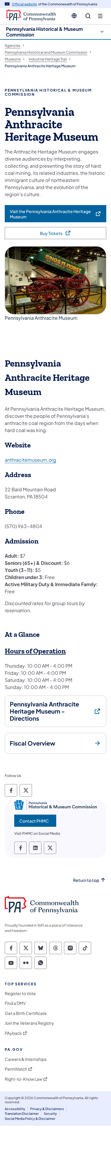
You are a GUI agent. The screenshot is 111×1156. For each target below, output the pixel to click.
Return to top (86, 880)
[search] (88, 16)
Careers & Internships (25, 1059)
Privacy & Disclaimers (47, 1109)
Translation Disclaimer (22, 1113)
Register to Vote (20, 993)
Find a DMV (15, 1003)
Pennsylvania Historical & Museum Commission (44, 31)
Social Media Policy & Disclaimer (30, 1118)
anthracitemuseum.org (30, 460)
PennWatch (16, 1069)
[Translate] (74, 15)
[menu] (100, 16)
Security (50, 1113)
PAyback (13, 1033)
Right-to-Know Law (23, 1079)
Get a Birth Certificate (26, 1013)
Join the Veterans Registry (29, 1023)
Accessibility (15, 1109)
